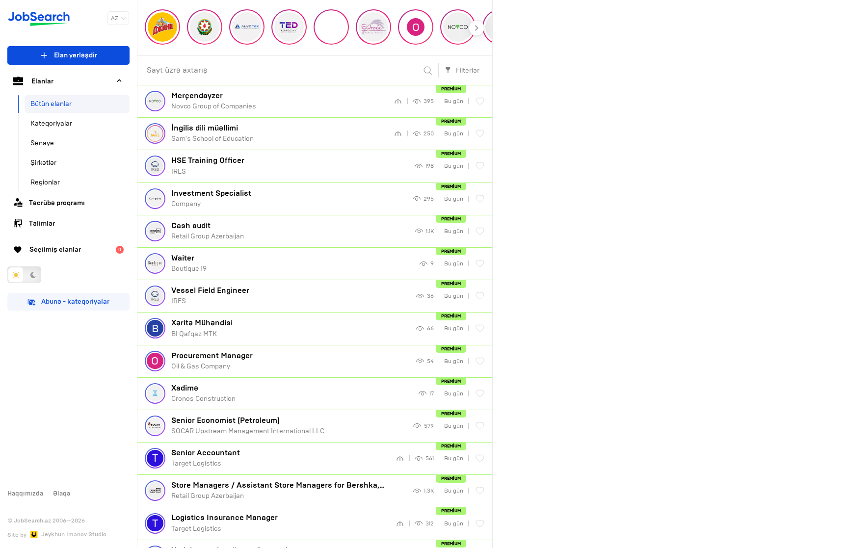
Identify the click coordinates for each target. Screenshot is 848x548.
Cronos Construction (203, 393)
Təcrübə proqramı (57, 203)
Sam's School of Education (212, 133)
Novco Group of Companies (213, 100)
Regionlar (45, 182)
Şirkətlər (43, 162)
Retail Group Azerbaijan (207, 230)
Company (211, 198)
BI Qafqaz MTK (202, 328)
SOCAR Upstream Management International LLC (247, 425)
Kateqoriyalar (51, 123)
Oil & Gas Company (212, 360)
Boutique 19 (189, 263)
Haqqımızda (25, 493)
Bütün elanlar (51, 104)
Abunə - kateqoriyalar (75, 301)
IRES (207, 165)
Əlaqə (61, 493)
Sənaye (42, 143)
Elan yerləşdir (75, 55)
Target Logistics (205, 458)
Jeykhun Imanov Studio (73, 534)
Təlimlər (42, 223)
